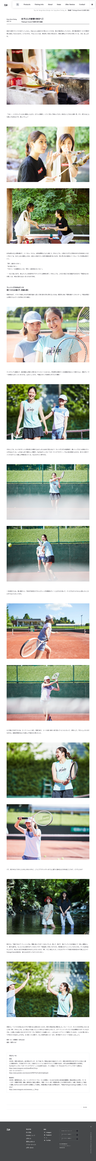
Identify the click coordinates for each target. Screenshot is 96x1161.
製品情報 (28, 1129)
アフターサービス (31, 1144)
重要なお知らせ (30, 1141)
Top (35, 10)
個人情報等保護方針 (64, 1143)
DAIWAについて (30, 1135)
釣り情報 (28, 1132)
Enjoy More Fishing (58, 10)
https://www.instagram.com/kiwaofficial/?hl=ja (23, 1068)
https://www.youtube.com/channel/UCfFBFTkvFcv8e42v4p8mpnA (28, 1073)
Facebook (49, 1135)
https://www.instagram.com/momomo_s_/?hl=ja (23, 1089)
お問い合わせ (30, 1147)
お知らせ (28, 1138)
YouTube (48, 1140)
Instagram (48, 1132)
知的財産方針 (62, 1147)
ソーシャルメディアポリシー (65, 1145)
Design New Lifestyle (44, 10)
